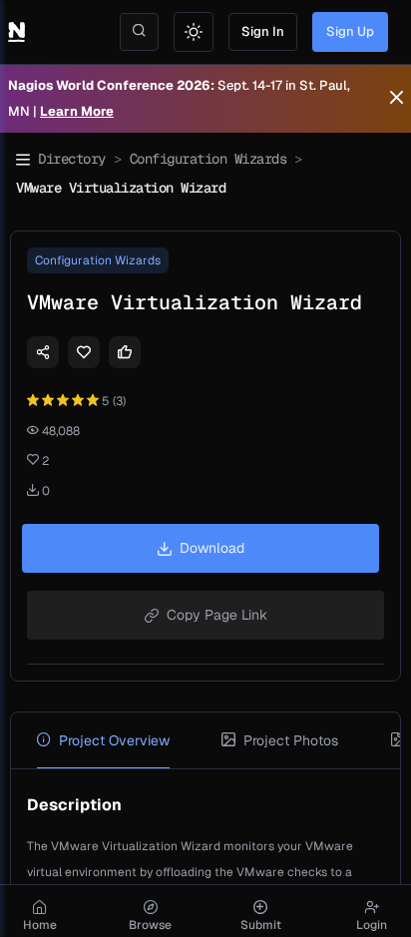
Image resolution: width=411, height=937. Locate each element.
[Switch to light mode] (193, 32)
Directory (72, 159)
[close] (396, 99)
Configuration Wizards (208, 159)
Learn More (77, 111)
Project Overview (114, 740)
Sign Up (350, 31)
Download (212, 548)
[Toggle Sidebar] (23, 160)
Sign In (262, 31)
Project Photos (290, 740)
